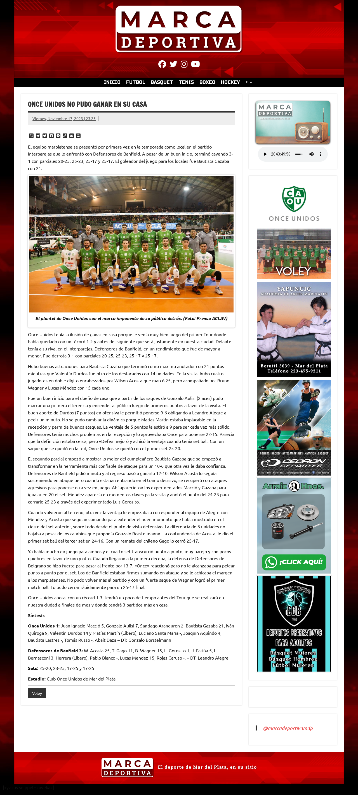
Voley (37, 693)
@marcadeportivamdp (288, 728)
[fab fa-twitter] (173, 65)
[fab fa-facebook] (162, 65)
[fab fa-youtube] (195, 65)
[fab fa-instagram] (184, 65)
